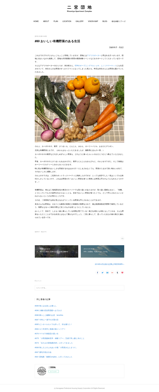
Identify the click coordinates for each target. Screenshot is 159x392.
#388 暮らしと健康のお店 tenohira (49, 315)
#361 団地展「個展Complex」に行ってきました (53, 356)
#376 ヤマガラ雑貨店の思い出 (46, 333)
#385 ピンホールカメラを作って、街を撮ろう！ (53, 324)
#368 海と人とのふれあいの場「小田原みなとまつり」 (56, 347)
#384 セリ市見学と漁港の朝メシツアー (50, 329)
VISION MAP (93, 21)
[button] (36, 21)
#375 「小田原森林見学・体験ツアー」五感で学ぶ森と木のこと (59, 338)
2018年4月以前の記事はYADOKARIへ (109, 264)
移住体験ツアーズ (119, 21)
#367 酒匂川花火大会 (43, 352)
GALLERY (79, 21)
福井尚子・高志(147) (40, 232)
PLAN (56, 21)
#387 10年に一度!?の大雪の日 (46, 319)
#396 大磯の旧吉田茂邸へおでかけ (48, 310)
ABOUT (46, 21)
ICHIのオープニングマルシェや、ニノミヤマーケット (96, 65)
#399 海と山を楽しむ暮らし (46, 305)
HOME (36, 21)
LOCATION (66, 21)
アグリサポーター (94, 55)
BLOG (104, 21)
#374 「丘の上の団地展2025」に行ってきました (54, 343)
